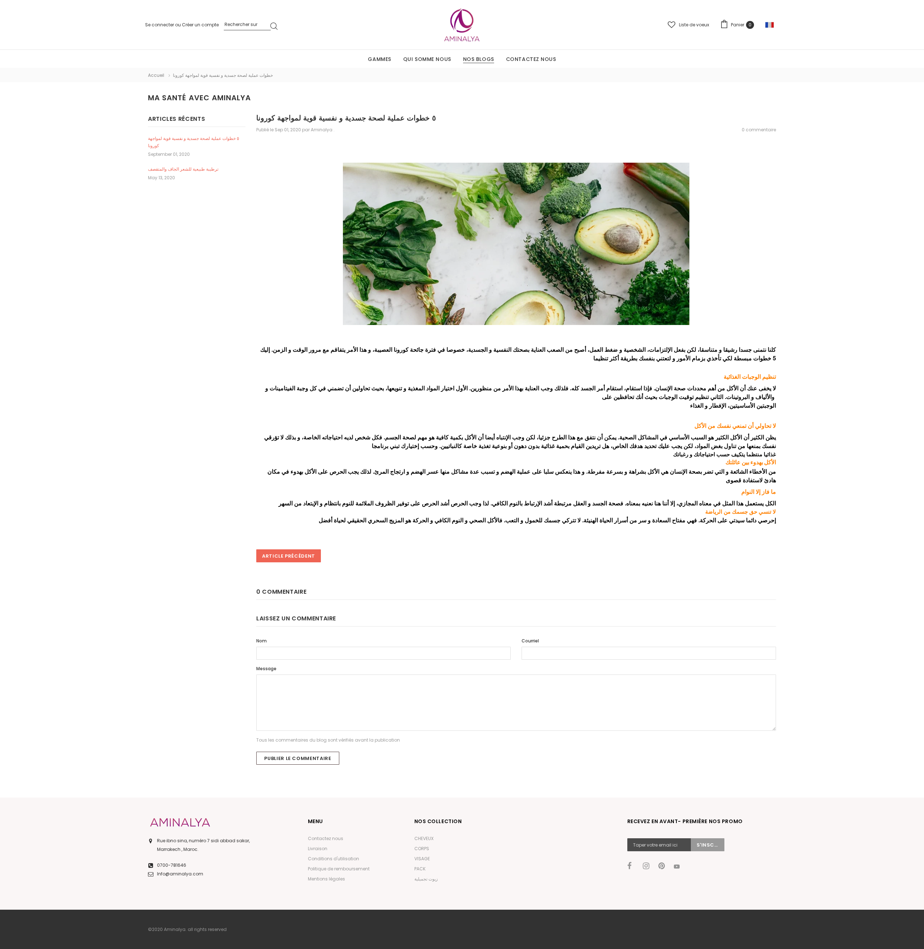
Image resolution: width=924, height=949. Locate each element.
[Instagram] (648, 866)
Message (266, 668)
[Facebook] (632, 866)
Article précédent (288, 556)
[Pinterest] (663, 866)
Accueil (156, 75)
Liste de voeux (694, 25)
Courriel (530, 641)
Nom (261, 641)
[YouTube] (679, 866)
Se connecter (160, 25)
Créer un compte (200, 25)
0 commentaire (759, 130)
